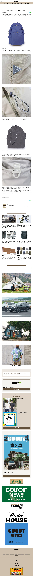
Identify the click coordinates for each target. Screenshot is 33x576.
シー (6, 197)
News (5, 3)
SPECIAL (11, 3)
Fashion (2, 2)
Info (30, 2)
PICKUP (8, 3)
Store (18, 3)
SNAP (15, 3)
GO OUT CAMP (27, 3)
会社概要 (4, 554)
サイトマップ (16, 555)
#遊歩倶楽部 (11, 373)
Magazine (22, 3)
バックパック (3, 197)
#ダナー (25, 373)
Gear (6, 2)
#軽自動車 (15, 373)
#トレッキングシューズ (7, 374)
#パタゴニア (18, 374)
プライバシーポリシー (21, 554)
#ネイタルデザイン (13, 374)
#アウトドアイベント (20, 373)
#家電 (4, 373)
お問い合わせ (7, 554)
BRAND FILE (16, 565)
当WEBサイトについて (27, 554)
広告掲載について (12, 554)
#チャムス (7, 373)
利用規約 (16, 554)
